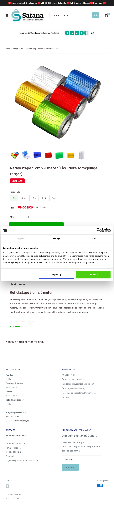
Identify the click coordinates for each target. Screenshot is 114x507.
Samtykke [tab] (20, 238)
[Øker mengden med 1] (36, 217)
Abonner (70, 467)
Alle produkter (19, 48)
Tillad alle (93, 274)
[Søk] (95, 15)
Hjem (8, 48)
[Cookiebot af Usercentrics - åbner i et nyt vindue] (98, 230)
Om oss (65, 397)
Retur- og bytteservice (73, 379)
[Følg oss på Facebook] (7, 486)
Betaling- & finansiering (73, 388)
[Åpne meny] (7, 15)
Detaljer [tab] (57, 238)
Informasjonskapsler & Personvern (79, 392)
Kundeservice (68, 374)
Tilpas (55, 274)
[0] (106, 15)
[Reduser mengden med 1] (21, 217)
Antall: (13, 216)
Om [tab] (94, 238)
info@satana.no (21, 420)
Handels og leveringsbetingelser (78, 383)
